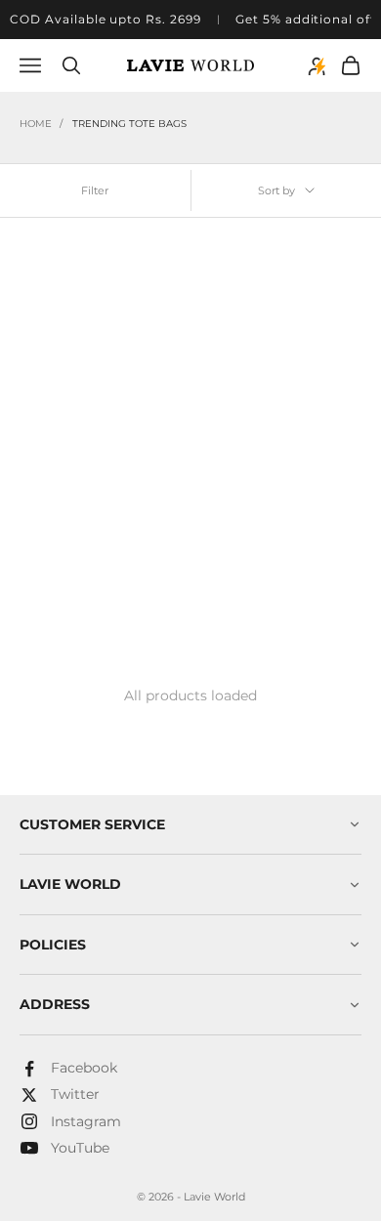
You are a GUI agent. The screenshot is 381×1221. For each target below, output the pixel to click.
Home (36, 123)
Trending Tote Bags (129, 123)
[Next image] (167, 348)
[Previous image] (31, 348)
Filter (94, 190)
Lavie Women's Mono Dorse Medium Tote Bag (99, 522)
